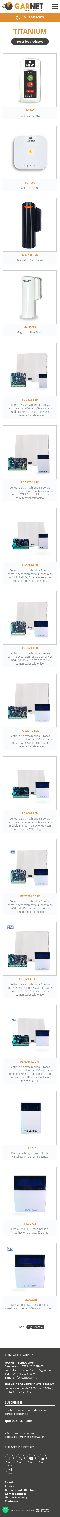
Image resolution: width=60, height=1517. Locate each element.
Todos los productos (30, 41)
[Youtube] (31, 1458)
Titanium (11, 1482)
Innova (9, 1486)
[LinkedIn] (42, 1458)
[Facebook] (9, 1458)
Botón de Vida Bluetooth (21, 1490)
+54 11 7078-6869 (33, 17)
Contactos (11, 1501)
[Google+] (10, 1469)
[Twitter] (20, 1458)
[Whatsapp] (5, 1510)
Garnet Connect (15, 1494)
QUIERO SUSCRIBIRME (19, 1421)
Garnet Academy (16, 1497)
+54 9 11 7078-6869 (23, 1374)
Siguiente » (35, 1327)
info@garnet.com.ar (26, 1377)
